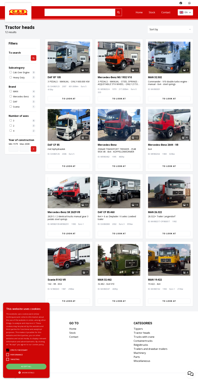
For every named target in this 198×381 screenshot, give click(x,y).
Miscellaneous (142, 361)
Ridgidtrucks (141, 345)
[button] (26, 372)
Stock (152, 12)
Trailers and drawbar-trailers (150, 349)
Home (139, 12)
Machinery (140, 353)
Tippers (138, 328)
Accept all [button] (26, 366)
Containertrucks (143, 341)
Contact (165, 12)
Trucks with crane (144, 337)
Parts (137, 357)
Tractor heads (142, 332)
